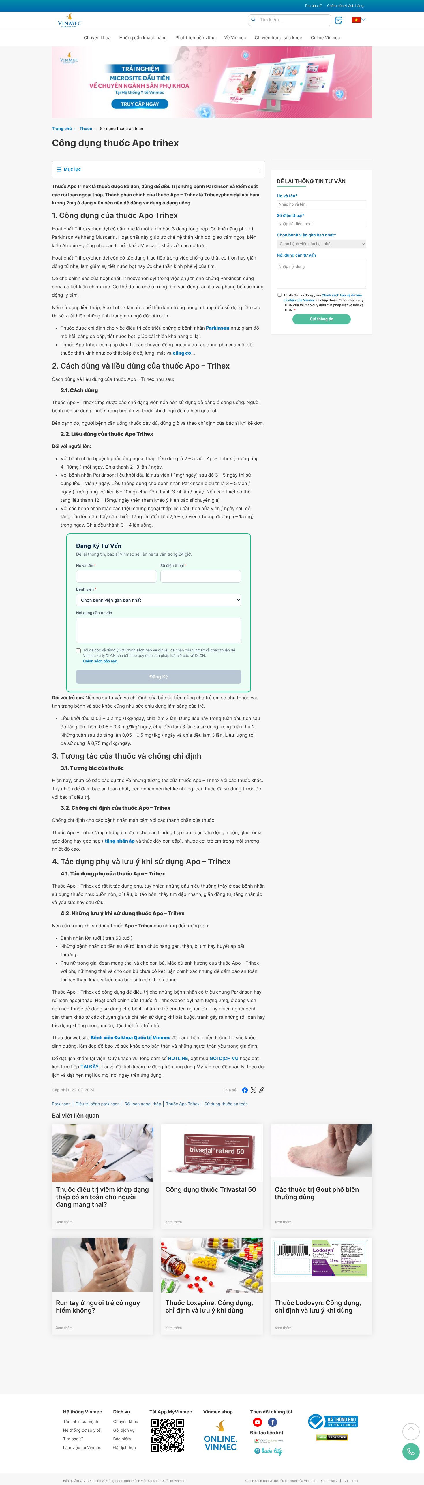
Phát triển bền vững (195, 37)
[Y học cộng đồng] (269, 1441)
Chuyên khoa (97, 37)
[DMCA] (332, 1437)
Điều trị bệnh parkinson (98, 1103)
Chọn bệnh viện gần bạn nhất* (306, 235)
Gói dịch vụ (124, 1430)
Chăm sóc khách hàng (345, 5)
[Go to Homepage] (69, 20)
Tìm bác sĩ (313, 5)
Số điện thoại (173, 565)
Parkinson (61, 1103)
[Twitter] (253, 1090)
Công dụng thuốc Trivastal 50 (210, 1189)
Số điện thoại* (291, 215)
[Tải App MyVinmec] (167, 1435)
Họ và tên (86, 565)
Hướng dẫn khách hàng (143, 37)
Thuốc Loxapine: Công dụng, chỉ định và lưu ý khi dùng (209, 1306)
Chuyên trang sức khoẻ (278, 37)
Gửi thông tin (321, 319)
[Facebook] (245, 1090)
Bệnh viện (86, 589)
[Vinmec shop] (221, 1435)
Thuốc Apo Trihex (182, 1103)
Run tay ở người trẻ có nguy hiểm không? (98, 1306)
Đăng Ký (158, 677)
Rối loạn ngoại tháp (143, 1103)
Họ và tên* (287, 195)
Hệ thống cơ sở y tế (82, 1430)
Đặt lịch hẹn (124, 1447)
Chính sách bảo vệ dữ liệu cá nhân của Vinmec (280, 1480)
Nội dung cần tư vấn (94, 613)
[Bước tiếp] (269, 1451)
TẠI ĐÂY (89, 1066)
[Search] (253, 20)
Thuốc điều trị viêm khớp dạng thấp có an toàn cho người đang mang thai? (102, 1197)
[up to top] (411, 1431)
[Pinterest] (261, 1090)
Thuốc (86, 128)
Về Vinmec (235, 37)
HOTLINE (178, 1058)
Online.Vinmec (325, 37)
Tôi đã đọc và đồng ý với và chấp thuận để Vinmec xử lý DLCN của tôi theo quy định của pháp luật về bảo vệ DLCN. (323, 302)
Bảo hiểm (122, 1439)
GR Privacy (329, 1480)
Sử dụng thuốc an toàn (121, 128)
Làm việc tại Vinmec (82, 1447)
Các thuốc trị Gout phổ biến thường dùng (317, 1193)
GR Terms (351, 1480)
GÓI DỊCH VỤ (224, 1058)
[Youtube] (257, 1422)
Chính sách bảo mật (100, 661)
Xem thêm (64, 1222)
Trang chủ (62, 128)
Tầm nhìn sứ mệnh (80, 1421)
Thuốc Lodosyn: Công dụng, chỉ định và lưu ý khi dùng (318, 1306)
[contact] (411, 1452)
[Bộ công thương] (332, 1421)
